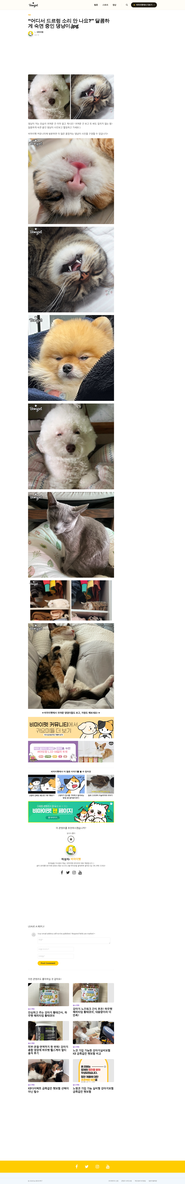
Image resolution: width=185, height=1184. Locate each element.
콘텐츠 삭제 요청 (126, 1181)
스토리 (105, 5)
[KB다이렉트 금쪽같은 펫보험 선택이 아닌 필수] (48, 1070)
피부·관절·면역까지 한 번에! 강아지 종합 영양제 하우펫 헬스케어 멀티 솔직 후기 (48, 1050)
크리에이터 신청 (113, 1181)
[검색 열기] (126, 5)
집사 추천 (31, 1009)
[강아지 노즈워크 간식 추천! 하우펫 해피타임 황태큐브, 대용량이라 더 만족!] (93, 993)
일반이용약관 (153, 1181)
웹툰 (96, 5)
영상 (114, 5)
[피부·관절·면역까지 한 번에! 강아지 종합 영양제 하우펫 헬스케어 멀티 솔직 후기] (48, 1030)
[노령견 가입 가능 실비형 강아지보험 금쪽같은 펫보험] (93, 1070)
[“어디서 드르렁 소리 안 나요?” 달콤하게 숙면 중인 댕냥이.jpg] (71, 96)
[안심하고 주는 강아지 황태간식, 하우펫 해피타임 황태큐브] (48, 994)
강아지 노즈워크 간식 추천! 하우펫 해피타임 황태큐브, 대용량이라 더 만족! (92, 1012)
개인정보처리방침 (140, 1181)
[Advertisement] (71, 55)
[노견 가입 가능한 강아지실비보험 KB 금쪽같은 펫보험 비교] (93, 1032)
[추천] (71, 839)
